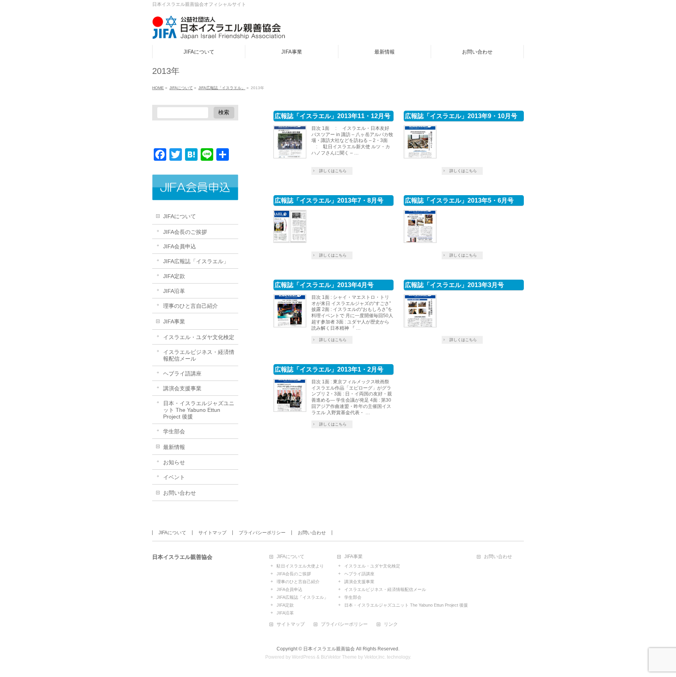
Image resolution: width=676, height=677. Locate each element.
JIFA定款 (174, 276)
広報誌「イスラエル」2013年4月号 (324, 285)
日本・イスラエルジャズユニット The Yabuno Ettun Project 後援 (198, 410)
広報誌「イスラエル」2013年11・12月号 (332, 116)
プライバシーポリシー (262, 532)
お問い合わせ (179, 493)
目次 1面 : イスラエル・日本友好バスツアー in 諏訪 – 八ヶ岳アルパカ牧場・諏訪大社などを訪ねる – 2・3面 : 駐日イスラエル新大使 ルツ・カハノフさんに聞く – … (352, 141)
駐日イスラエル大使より (300, 566)
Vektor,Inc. (375, 657)
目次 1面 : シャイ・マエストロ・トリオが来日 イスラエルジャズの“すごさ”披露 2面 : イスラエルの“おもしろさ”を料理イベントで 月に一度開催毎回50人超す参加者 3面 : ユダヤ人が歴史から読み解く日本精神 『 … (352, 313)
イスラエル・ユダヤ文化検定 (198, 337)
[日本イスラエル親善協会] (219, 30)
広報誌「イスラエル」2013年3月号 (454, 285)
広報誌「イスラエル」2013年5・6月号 (459, 200)
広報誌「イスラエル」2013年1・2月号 (329, 369)
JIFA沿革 (174, 291)
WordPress (303, 657)
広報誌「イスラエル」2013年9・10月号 (461, 116)
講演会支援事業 (182, 388)
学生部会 (174, 431)
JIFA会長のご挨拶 (185, 232)
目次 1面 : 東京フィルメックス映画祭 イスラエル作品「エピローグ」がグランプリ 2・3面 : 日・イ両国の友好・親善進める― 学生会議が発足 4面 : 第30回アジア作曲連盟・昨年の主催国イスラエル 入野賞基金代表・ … (351, 397)
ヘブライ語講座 (182, 373)
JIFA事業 (174, 321)
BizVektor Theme (339, 657)
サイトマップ (212, 532)
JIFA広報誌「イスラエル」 (196, 261)
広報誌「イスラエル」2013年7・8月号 (329, 200)
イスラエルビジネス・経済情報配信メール (198, 355)
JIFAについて (179, 216)
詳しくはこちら (333, 171)
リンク (391, 624)
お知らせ (174, 462)
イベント (174, 477)
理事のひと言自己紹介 (190, 306)
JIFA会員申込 (179, 246)
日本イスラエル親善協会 (329, 649)
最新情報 (174, 447)
